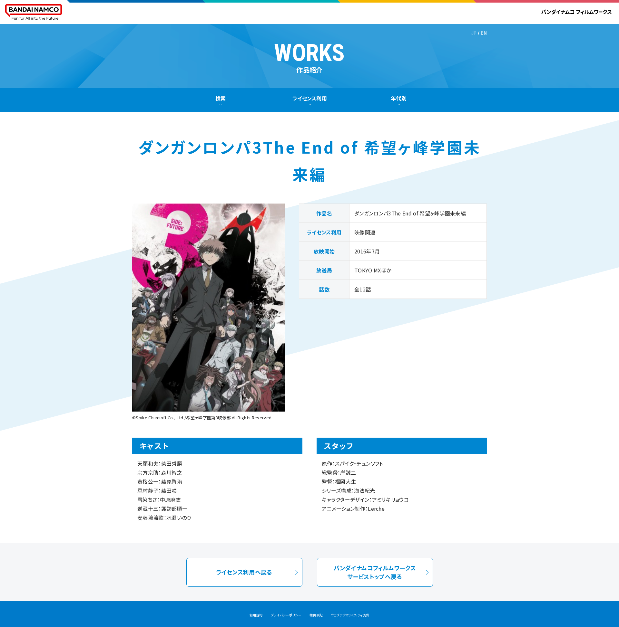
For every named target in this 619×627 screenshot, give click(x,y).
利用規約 (256, 615)
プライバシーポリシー (286, 615)
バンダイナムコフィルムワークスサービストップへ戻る (375, 572)
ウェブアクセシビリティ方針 (350, 615)
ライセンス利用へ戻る (244, 572)
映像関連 (364, 232)
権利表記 (316, 615)
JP (474, 33)
